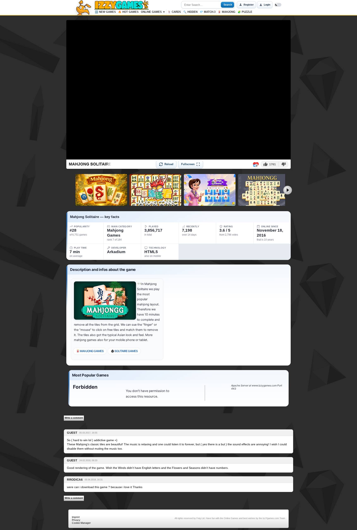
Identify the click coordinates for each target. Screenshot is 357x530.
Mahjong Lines (101, 204)
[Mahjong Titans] (264, 190)
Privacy (76, 520)
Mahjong (226, 12)
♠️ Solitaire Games (124, 351)
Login (267, 4)
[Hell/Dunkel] (277, 5)
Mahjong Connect (155, 204)
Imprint (76, 517)
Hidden (190, 12)
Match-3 (207, 12)
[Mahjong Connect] (155, 190)
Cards (174, 12)
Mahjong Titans (264, 204)
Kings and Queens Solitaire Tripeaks (209, 204)
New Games (105, 12)
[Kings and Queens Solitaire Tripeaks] (210, 190)
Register (249, 4)
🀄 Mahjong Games (90, 351)
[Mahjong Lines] (101, 190)
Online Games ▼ (153, 12)
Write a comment (74, 418)
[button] (269, 164)
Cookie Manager (81, 523)
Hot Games (128, 12)
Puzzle (245, 12)
